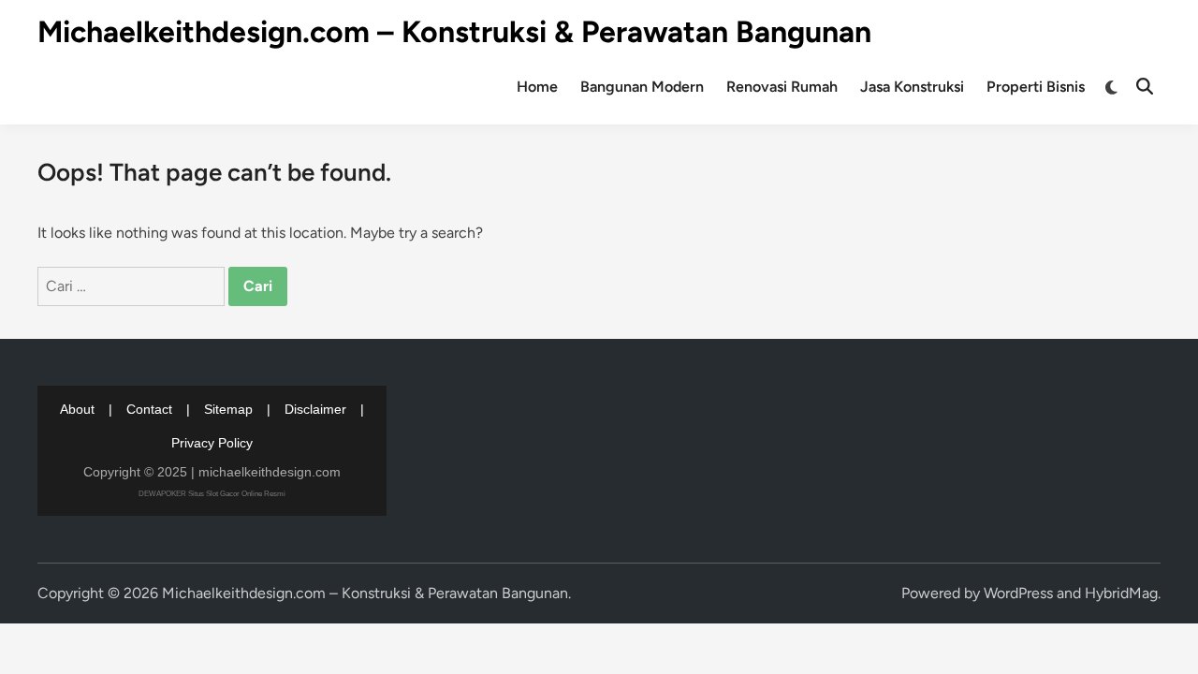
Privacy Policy (212, 442)
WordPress (1018, 593)
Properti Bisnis (1035, 86)
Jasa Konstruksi (912, 86)
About (77, 409)
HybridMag (1121, 593)
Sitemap (228, 409)
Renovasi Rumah (782, 86)
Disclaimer (315, 409)
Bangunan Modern (642, 86)
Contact (149, 409)
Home (537, 86)
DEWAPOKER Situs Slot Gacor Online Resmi (212, 494)
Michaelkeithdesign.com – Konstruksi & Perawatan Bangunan (454, 32)
